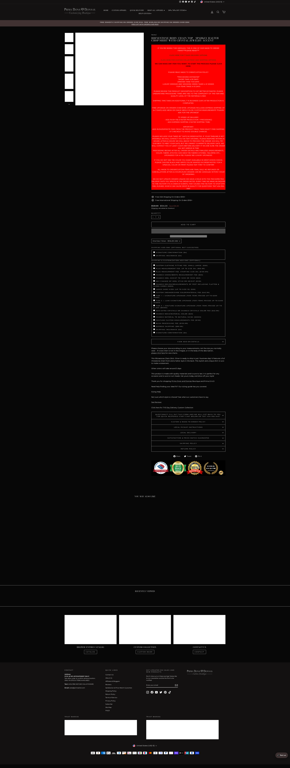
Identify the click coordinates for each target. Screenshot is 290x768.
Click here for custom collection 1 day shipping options (188, 60)
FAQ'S (107, 710)
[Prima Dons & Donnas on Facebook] (152, 692)
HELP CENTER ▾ (145, 13)
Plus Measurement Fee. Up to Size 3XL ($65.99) (180, 268)
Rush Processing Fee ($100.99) (172, 323)
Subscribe (108, 704)
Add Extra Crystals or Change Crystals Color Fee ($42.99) (187, 310)
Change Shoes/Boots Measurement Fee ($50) (179, 275)
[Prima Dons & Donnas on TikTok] (169, 692)
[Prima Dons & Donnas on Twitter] (161, 692)
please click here (158, 353)
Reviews (108, 684)
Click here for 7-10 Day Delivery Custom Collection (172, 408)
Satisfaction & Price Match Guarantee (188, 438)
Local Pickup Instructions (188, 427)
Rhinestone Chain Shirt (164, 358)
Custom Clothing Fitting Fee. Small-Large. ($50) (182, 265)
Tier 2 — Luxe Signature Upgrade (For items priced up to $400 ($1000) (188, 301)
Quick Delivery (137, 10)
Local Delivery (188, 432)
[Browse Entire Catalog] (91, 629)
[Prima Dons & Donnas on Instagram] (147, 692)
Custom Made (145, 652)
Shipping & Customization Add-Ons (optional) (176, 260)
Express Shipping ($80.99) (169, 326)
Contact (199, 652)
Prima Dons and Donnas (182, 381)
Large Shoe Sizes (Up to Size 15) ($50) (176, 289)
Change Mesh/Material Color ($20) (174, 314)
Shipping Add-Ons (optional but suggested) (175, 247)
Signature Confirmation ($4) (171, 252)
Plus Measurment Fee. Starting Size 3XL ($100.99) (182, 272)
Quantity (156, 213)
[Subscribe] (176, 685)
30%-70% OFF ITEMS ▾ (177, 10)
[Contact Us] (199, 629)
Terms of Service (111, 697)
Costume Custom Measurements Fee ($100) (178, 320)
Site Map (108, 707)
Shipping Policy (188, 443)
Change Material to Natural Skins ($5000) (178, 317)
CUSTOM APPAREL (119, 10)
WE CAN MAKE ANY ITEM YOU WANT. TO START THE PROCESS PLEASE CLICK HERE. (188, 65)
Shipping (154, 208)
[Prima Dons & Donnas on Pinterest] (165, 692)
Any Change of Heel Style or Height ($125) (179, 281)
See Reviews (156, 402)
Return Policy (188, 449)
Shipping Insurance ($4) (169, 255)
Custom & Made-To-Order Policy (188, 422)
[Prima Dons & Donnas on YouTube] (156, 692)
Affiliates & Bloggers (112, 681)
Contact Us (109, 675)
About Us (108, 678)
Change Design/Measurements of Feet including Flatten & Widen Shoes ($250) (186, 285)
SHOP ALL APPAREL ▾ (156, 10)
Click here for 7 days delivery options (188, 55)
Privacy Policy (110, 701)
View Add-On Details (188, 341)
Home (153, 35)
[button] (188, 231)
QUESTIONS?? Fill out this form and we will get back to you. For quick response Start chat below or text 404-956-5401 (188, 415)
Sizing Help (156, 392)
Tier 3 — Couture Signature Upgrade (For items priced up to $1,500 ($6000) (187, 306)
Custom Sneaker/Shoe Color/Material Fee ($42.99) (183, 292)
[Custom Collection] (145, 629)
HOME (106, 10)
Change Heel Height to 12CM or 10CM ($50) (178, 278)
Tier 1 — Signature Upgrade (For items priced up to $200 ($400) (185, 296)
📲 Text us (281, 755)
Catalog (90, 652)
